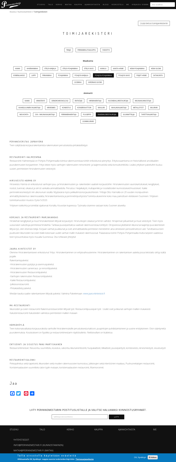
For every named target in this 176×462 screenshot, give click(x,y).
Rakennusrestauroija (107, 114)
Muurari (154, 107)
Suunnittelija (129, 114)
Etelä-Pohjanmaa (70, 68)
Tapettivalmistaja (148, 114)
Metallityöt (138, 107)
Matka (68, 4)
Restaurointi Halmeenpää (25, 157)
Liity (116, 417)
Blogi (106, 4)
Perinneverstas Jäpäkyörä (26, 141)
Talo (50, 4)
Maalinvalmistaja (119, 107)
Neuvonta (24, 114)
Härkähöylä (17, 325)
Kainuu (103, 68)
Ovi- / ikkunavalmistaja (45, 114)
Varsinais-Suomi (95, 82)
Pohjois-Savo (124, 75)
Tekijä (68, 50)
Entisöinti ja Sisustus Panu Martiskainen (36, 344)
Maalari (101, 107)
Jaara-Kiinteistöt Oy (23, 248)
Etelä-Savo (89, 68)
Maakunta (88, 61)
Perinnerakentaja (68, 114)
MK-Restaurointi (20, 305)
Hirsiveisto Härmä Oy (23, 180)
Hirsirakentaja (95, 101)
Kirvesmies (51, 107)
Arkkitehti (40, 101)
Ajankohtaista (92, 4)
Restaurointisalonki (23, 360)
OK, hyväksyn (140, 457)
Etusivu (41, 4)
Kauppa (78, 4)
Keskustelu (118, 4)
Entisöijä (78, 101)
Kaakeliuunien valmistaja (29, 107)
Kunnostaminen (25, 11)
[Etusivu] (10, 4)
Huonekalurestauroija (118, 101)
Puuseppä (87, 114)
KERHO (59, 4)
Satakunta (158, 75)
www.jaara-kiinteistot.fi (94, 293)
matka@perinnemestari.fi (28, 450)
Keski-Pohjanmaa (137, 68)
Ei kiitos (152, 457)
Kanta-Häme (118, 68)
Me (127, 4)
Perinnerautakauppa (87, 50)
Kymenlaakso (19, 75)
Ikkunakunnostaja (143, 101)
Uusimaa (78, 82)
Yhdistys (106, 50)
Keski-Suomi (156, 68)
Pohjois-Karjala (81, 75)
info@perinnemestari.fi (27, 445)
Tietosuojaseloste (84, 459)
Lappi (33, 75)
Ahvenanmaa (32, 68)
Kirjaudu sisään (140, 4)
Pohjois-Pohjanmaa (103, 75)
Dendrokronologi (60, 101)
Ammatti (88, 93)
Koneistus (66, 107)
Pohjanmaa (63, 75)
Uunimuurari (88, 121)
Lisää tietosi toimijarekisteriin (154, 23)
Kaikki (17, 68)
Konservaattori (84, 107)
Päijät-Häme (142, 75)
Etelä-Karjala (50, 68)
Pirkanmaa (47, 75)
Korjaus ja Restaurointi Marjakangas (34, 217)
